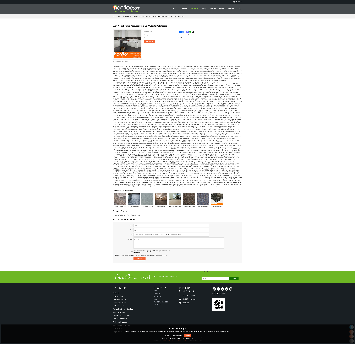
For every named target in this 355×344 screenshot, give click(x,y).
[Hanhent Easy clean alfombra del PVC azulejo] (203, 199)
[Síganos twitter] (226, 289)
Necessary (166, 338)
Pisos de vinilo (135, 215)
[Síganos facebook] (218, 289)
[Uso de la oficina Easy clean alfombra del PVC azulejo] (175, 199)
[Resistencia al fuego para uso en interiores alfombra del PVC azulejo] (147, 199)
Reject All (167, 335)
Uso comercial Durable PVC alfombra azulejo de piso (161, 207)
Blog (204, 9)
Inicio (174, 9)
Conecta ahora (149, 41)
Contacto (231, 9)
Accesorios (138, 252)
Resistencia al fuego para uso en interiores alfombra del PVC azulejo (147, 207)
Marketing (190, 338)
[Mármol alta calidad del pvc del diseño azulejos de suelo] (217, 199)
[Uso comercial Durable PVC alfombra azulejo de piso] (161, 199)
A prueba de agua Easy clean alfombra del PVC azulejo (120, 207)
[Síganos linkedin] (222, 289)
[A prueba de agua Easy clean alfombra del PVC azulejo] (120, 199)
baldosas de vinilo (138, 16)
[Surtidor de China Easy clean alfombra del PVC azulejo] (189, 199)
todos (119, 16)
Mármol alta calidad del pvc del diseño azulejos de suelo (217, 207)
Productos (194, 9)
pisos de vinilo (127, 16)
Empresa (184, 9)
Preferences (182, 338)
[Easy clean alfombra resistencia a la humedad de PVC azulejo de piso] (134, 199)
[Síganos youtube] (214, 289)
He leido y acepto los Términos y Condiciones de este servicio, (141, 255)
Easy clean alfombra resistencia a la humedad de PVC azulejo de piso (133, 207)
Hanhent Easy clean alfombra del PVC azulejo (203, 207)
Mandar (139, 258)
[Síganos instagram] (230, 289)
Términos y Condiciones (160, 255)
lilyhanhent (185, 303)
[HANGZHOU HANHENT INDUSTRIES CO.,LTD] (127, 9)
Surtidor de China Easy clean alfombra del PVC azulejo (189, 207)
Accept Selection (177, 335)
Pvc (128, 215)
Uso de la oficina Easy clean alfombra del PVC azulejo (175, 207)
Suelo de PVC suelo (119, 215)
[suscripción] (234, 278)
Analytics (174, 338)
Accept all (187, 335)
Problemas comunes (217, 9)
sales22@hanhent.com (189, 299)
